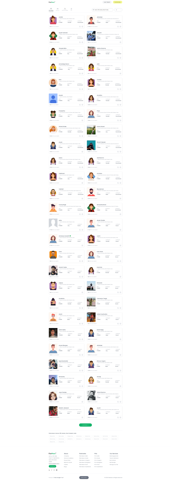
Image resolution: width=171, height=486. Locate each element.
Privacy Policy (67, 460)
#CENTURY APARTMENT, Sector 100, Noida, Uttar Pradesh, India (71, 439)
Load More (84, 425)
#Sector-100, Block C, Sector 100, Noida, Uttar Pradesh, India (53, 441)
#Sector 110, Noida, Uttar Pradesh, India (115, 436)
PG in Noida (97, 458)
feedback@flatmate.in (54, 463)
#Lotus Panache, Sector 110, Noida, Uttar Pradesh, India (97, 436)
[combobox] (102, 9)
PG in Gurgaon (97, 460)
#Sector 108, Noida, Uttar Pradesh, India (97, 439)
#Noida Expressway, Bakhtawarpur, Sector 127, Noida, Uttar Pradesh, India (88, 439)
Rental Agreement (114, 456)
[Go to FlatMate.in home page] (52, 2)
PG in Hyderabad (98, 466)
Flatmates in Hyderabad (85, 466)
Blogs (65, 466)
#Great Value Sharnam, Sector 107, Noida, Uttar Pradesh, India (53, 439)
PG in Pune (96, 464)
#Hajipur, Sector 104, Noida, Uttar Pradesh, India (71, 436)
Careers (66, 464)
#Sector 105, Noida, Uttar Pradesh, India (53, 436)
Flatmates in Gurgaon (84, 460)
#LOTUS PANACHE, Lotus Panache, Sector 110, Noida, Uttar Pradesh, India (106, 436)
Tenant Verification (114, 458)
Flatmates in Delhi (83, 456)
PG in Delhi (96, 456)
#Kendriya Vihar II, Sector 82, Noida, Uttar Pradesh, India (79, 439)
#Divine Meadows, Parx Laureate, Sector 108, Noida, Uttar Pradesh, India (62, 436)
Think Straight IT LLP (58, 477)
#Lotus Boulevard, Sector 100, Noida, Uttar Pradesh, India (62, 439)
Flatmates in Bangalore (84, 462)
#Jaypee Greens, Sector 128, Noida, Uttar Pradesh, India (62, 441)
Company (66, 456)
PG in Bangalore (98, 462)
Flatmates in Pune (83, 464)
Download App (118, 2)
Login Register (107, 2)
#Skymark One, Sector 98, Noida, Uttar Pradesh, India (106, 439)
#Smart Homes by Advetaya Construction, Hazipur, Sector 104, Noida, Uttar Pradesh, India (79, 436)
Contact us (52, 466)
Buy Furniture (113, 460)
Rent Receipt (113, 462)
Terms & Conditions (68, 458)
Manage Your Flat (114, 464)
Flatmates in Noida (83, 458)
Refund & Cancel (68, 462)
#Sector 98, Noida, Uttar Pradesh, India (115, 439)
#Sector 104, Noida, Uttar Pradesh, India (88, 436)
